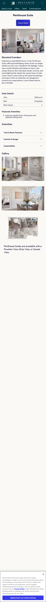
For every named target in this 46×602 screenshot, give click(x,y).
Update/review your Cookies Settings (23, 598)
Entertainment (35, 8)
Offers (17, 8)
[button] (23, 169)
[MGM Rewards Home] (13, 3)
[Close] (43, 574)
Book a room (7, 8)
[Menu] (4, 3)
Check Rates (23, 23)
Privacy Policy (19, 589)
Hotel (24, 8)
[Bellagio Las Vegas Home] (26, 3)
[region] (23, 586)
